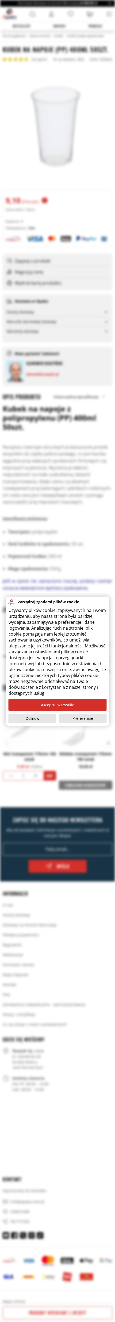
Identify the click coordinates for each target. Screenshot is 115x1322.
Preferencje (82, 718)
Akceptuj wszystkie (57, 704)
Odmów (32, 718)
